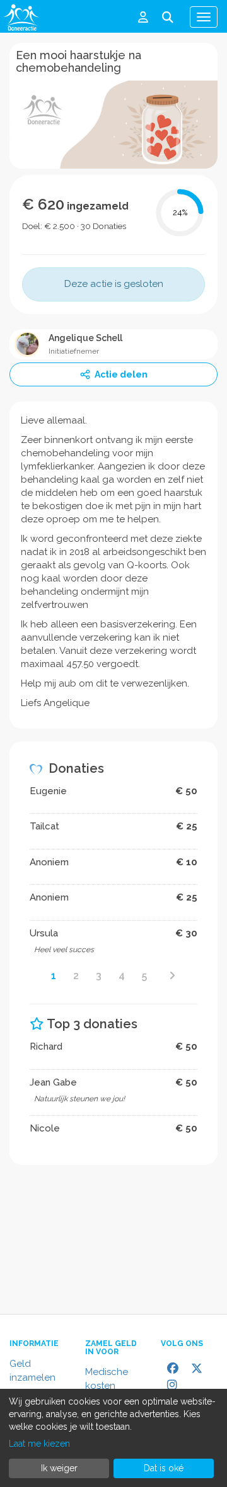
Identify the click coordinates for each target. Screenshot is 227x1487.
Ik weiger (59, 1468)
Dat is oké (163, 1468)
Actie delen (121, 374)
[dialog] (113, 1438)
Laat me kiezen (39, 1444)
